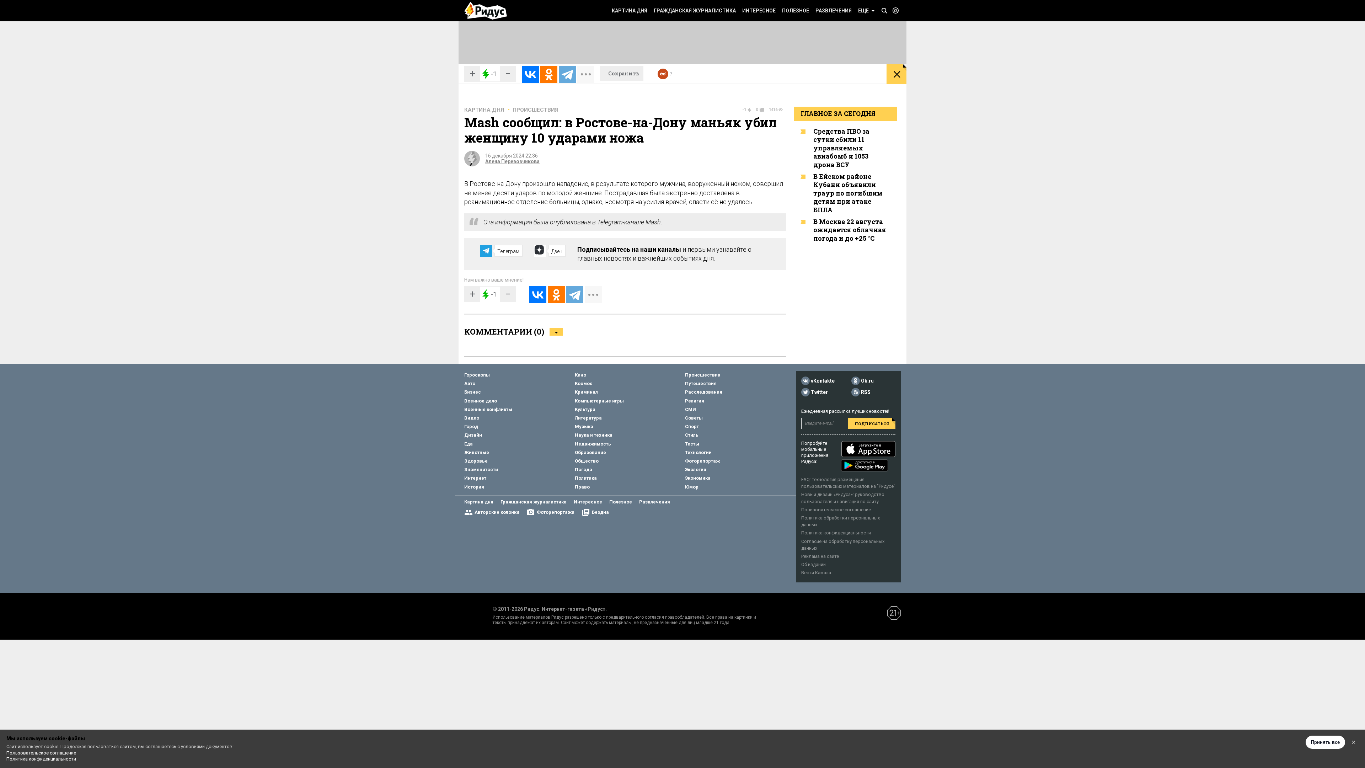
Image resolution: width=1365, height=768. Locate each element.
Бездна (600, 512)
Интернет (475, 478)
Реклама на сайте (820, 556)
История (474, 487)
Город (471, 426)
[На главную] (485, 10)
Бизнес (472, 392)
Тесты (692, 444)
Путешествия (701, 383)
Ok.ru (867, 381)
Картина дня (629, 11)
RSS (866, 392)
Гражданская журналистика (695, 11)
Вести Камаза (816, 572)
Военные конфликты (488, 409)
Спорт (692, 426)
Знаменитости (481, 469)
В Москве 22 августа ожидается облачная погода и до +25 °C (849, 229)
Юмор (691, 487)
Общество (587, 461)
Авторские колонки (497, 512)
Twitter (819, 392)
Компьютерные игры (599, 401)
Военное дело (480, 401)
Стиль (691, 435)
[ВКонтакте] (530, 74)
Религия (694, 401)
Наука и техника (593, 435)
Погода (583, 469)
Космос (584, 383)
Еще (863, 11)
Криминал (586, 392)
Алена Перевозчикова (512, 161)
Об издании (813, 564)
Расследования (703, 392)
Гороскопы (477, 375)
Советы (694, 418)
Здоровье (476, 461)
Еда (468, 444)
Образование (590, 452)
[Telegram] (567, 74)
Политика (586, 478)
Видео (471, 418)
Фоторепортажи (555, 512)
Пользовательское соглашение (836, 509)
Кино (580, 375)
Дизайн (473, 435)
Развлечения (833, 11)
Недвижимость (593, 444)
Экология (695, 469)
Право (582, 487)
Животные (476, 452)
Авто (469, 383)
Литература (588, 418)
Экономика (698, 478)
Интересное (759, 11)
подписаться (872, 423)
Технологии (698, 452)
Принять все (1325, 742)
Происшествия (535, 110)
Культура (585, 409)
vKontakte (823, 381)
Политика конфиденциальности (836, 532)
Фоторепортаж (702, 461)
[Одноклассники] (548, 74)
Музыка (584, 426)
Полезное (795, 11)
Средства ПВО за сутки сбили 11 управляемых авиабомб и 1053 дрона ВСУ (841, 148)
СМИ (690, 409)
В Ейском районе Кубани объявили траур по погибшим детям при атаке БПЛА (848, 193)
